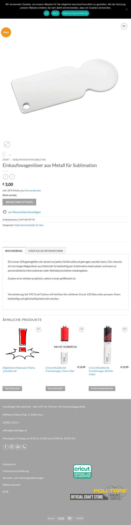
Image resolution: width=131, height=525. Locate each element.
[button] (7, 144)
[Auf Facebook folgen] (6, 447)
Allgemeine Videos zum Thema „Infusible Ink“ (19, 369)
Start (6, 159)
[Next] (122, 85)
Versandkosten (33, 190)
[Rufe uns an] (24, 447)
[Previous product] (12, 176)
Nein (55, 13)
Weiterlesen (12, 388)
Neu (41, 225)
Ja (46, 13)
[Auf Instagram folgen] (12, 447)
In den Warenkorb (102, 388)
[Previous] (9, 85)
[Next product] (5, 176)
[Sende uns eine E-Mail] (18, 447)
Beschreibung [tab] (13, 251)
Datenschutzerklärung (75, 13)
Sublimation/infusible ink (29, 159)
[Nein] (126, 10)
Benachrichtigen (19, 202)
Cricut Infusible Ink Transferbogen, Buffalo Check (101, 370)
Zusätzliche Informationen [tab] (45, 251)
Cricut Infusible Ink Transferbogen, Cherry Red (60, 369)
